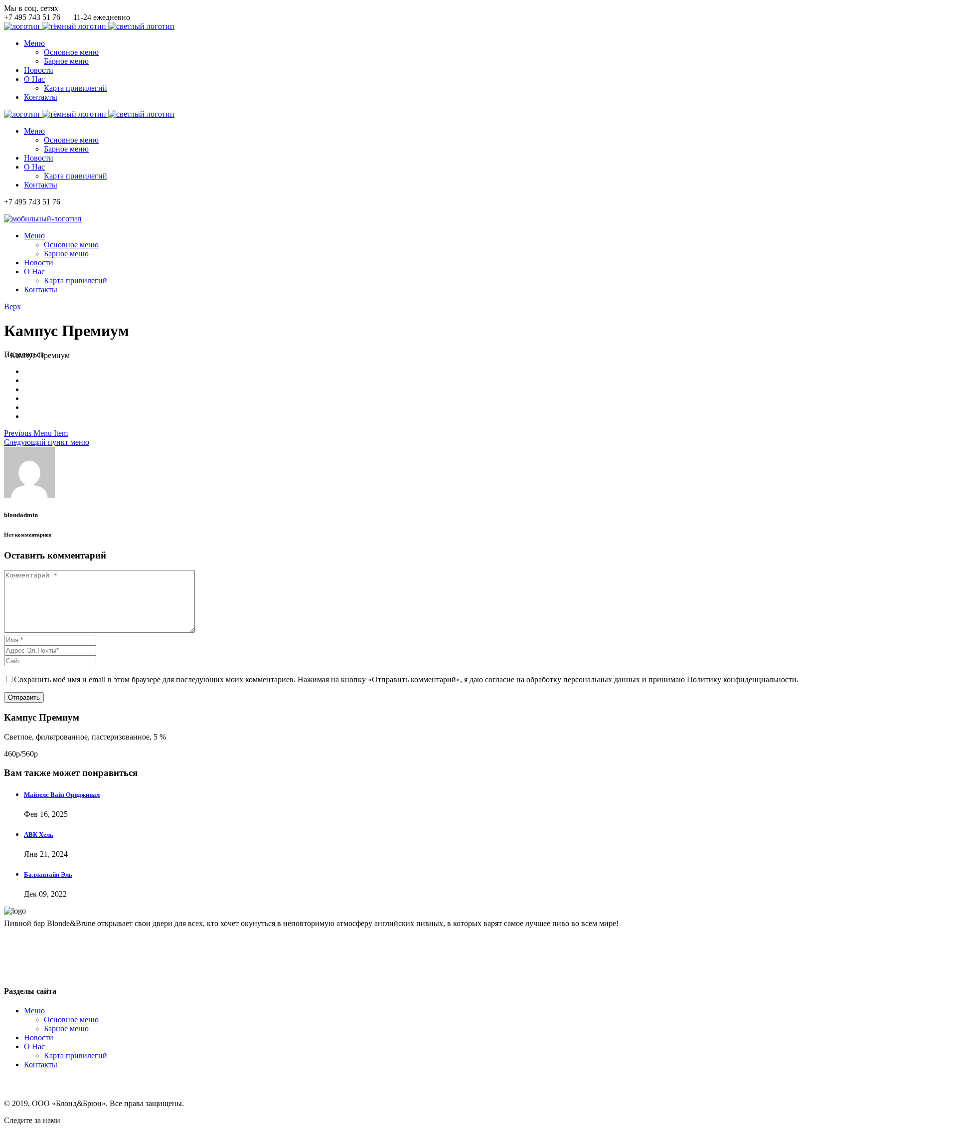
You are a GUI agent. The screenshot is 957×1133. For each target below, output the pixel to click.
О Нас (34, 1046)
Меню (34, 1010)
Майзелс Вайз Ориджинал (62, 794)
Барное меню (66, 1028)
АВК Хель (38, 834)
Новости (38, 1037)
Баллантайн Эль (48, 874)
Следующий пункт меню (46, 442)
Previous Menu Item (36, 433)
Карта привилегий (75, 1055)
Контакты (40, 1064)
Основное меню (71, 1019)
